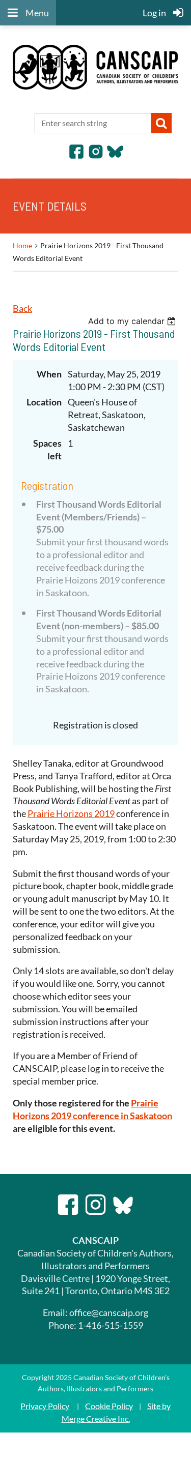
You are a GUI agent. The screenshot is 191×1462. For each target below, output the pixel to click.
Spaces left (47, 449)
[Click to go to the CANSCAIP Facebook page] (76, 156)
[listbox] (133, 321)
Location (44, 401)
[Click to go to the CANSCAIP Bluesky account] (115, 156)
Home (22, 245)
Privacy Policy (44, 1406)
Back (22, 308)
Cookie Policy (109, 1406)
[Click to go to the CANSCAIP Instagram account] (96, 156)
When (49, 373)
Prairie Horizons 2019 (71, 813)
